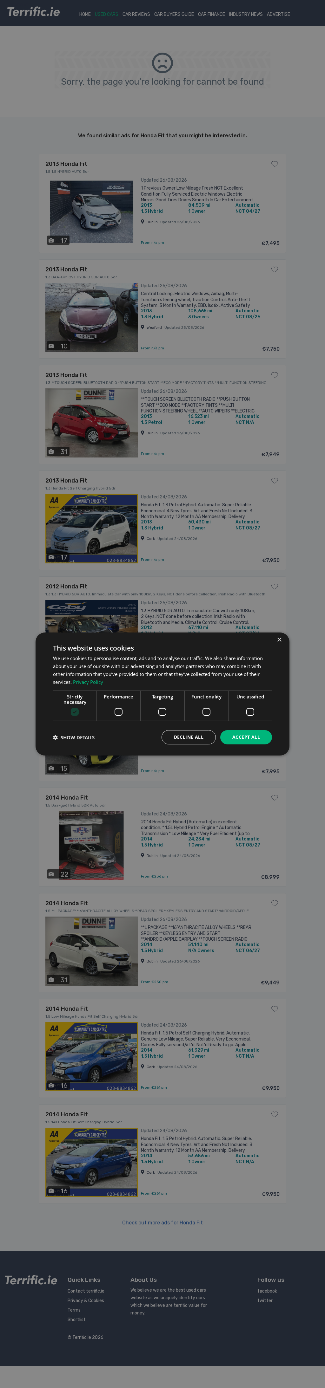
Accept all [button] (246, 737)
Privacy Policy (88, 682)
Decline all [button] (188, 737)
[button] (74, 737)
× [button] (279, 640)
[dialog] (162, 694)
